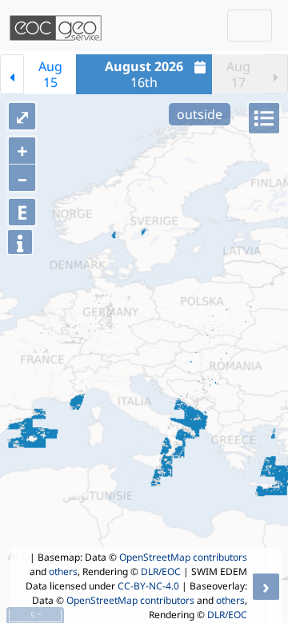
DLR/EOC (161, 571)
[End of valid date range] (276, 74)
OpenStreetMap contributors (183, 557)
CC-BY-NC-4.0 (148, 586)
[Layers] (264, 118)
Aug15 (50, 74)
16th (144, 74)
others (63, 571)
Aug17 (238, 74)
